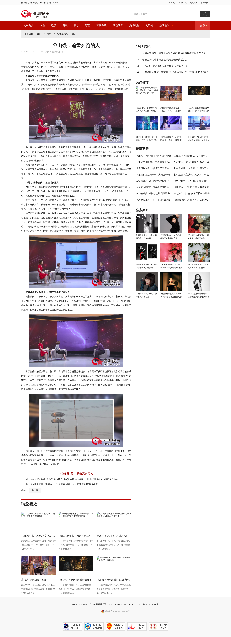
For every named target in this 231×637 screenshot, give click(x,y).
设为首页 (172, 3)
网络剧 (149, 25)
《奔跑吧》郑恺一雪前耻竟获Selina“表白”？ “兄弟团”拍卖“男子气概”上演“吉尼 (175, 73)
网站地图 (194, 3)
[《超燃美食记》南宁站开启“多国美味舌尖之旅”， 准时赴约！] (114, 560)
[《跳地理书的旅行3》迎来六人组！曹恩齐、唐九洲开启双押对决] (38, 516)
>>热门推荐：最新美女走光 (76, 473)
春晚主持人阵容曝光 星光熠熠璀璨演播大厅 (165, 59)
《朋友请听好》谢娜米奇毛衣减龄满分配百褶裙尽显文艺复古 (174, 53)
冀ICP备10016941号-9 (151, 604)
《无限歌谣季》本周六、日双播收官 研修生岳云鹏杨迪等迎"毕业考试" (64, 484)
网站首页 (25, 3)
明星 (42, 25)
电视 (65, 25)
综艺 (87, 25)
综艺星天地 (62, 34)
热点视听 (134, 25)
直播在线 (101, 25)
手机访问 (204, 3)
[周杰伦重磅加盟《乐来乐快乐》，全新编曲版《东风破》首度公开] (114, 516)
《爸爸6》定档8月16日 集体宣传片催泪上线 (165, 66)
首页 (39, 34)
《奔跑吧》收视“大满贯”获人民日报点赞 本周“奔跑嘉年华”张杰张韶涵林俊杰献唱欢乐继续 (74, 479)
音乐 (76, 25)
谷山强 (35, 490)
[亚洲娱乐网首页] (35, 14)
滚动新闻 (164, 25)
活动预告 (118, 25)
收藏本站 (183, 3)
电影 (53, 25)
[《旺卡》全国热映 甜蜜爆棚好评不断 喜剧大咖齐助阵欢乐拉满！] (76, 570)
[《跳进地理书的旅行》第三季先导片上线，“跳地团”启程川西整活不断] (76, 516)
